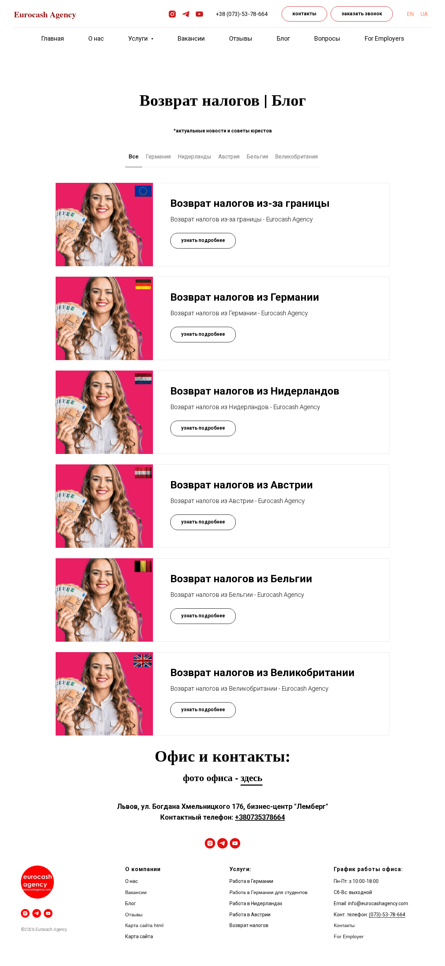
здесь (251, 777)
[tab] (194, 160)
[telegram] (185, 14)
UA (424, 14)
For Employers (384, 38)
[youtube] (199, 14)
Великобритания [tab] (296, 156)
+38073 (246, 817)
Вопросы (327, 38)
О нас (96, 38)
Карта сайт (137, 936)
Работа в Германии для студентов (268, 892)
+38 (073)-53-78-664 (242, 14)
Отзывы (240, 38)
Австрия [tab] (229, 156)
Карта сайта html (144, 925)
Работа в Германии (251, 881)
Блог (283, 38)
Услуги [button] (138, 38)
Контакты (344, 925)
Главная (52, 38)
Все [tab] (134, 156)
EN (410, 14)
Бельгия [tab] (257, 156)
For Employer (349, 936)
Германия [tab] (158, 156)
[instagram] (172, 14)
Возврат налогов (248, 925)
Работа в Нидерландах (255, 903)
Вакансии (191, 38)
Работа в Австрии (249, 914)
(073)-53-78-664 (387, 914)
